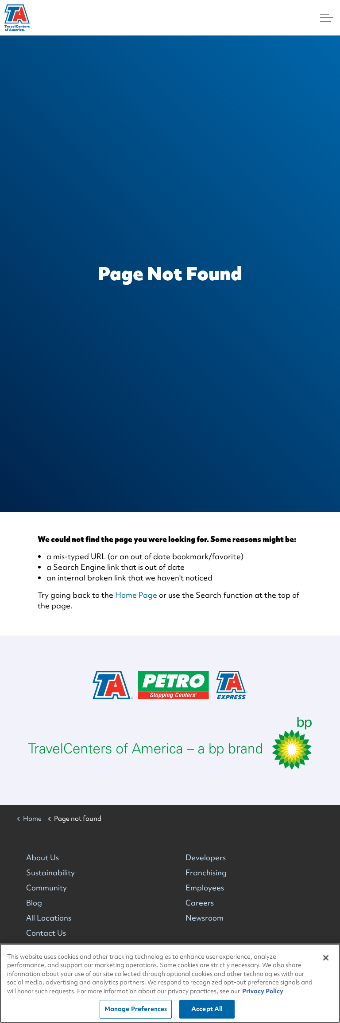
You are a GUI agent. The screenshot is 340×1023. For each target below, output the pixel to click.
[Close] (326, 958)
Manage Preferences (135, 1009)
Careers (199, 903)
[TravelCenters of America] (17, 17)
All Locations (48, 918)
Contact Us (46, 933)
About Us (42, 857)
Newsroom (204, 918)
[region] (170, 983)
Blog (34, 903)
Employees (204, 887)
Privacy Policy (262, 991)
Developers (205, 857)
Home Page (136, 595)
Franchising (206, 872)
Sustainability (50, 872)
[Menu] (326, 17)
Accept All (207, 1009)
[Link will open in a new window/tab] (170, 743)
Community (46, 887)
